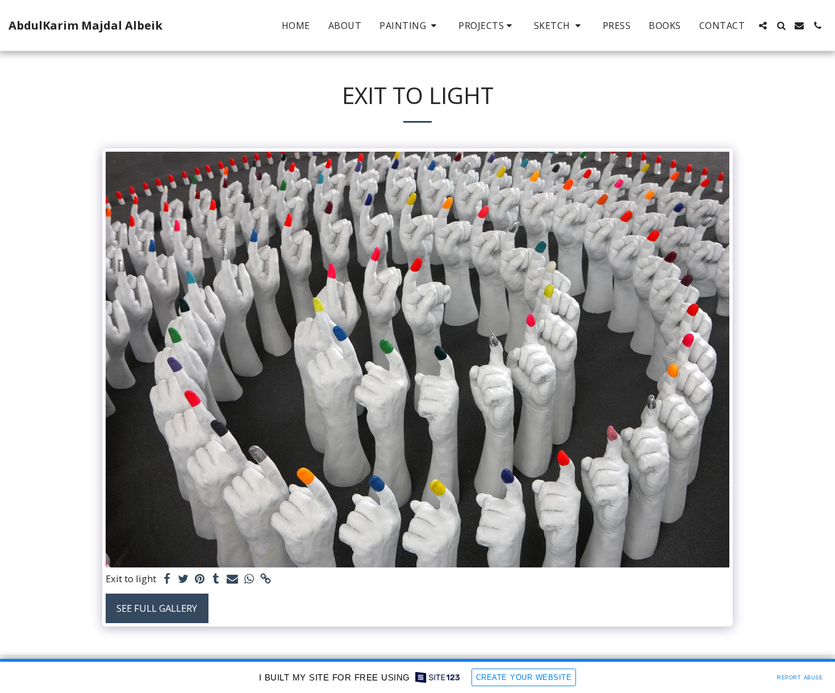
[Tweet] (183, 579)
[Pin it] (200, 579)
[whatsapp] (249, 579)
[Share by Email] (233, 579)
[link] (266, 579)
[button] (410, 25)
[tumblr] (216, 579)
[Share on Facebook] (167, 579)
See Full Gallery (156, 608)
